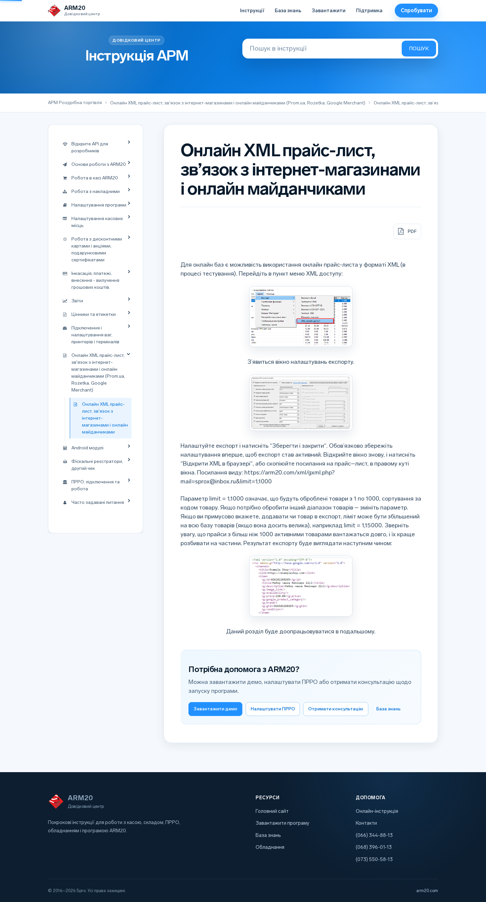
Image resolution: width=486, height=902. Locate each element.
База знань (288, 11)
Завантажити (328, 11)
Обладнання (270, 847)
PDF (412, 231)
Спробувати (416, 10)
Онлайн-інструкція (377, 811)
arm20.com (427, 890)
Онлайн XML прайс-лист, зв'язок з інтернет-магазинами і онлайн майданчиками (105, 418)
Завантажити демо (215, 709)
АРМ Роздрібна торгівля (75, 102)
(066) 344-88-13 (374, 835)
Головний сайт (272, 811)
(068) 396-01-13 (374, 847)
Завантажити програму (282, 823)
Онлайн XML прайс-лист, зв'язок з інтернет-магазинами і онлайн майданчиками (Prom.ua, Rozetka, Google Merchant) (237, 103)
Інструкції (252, 11)
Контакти (366, 823)
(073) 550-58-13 (374, 859)
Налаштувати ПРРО (273, 709)
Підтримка (369, 11)
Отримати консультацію (335, 709)
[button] (300, 316)
